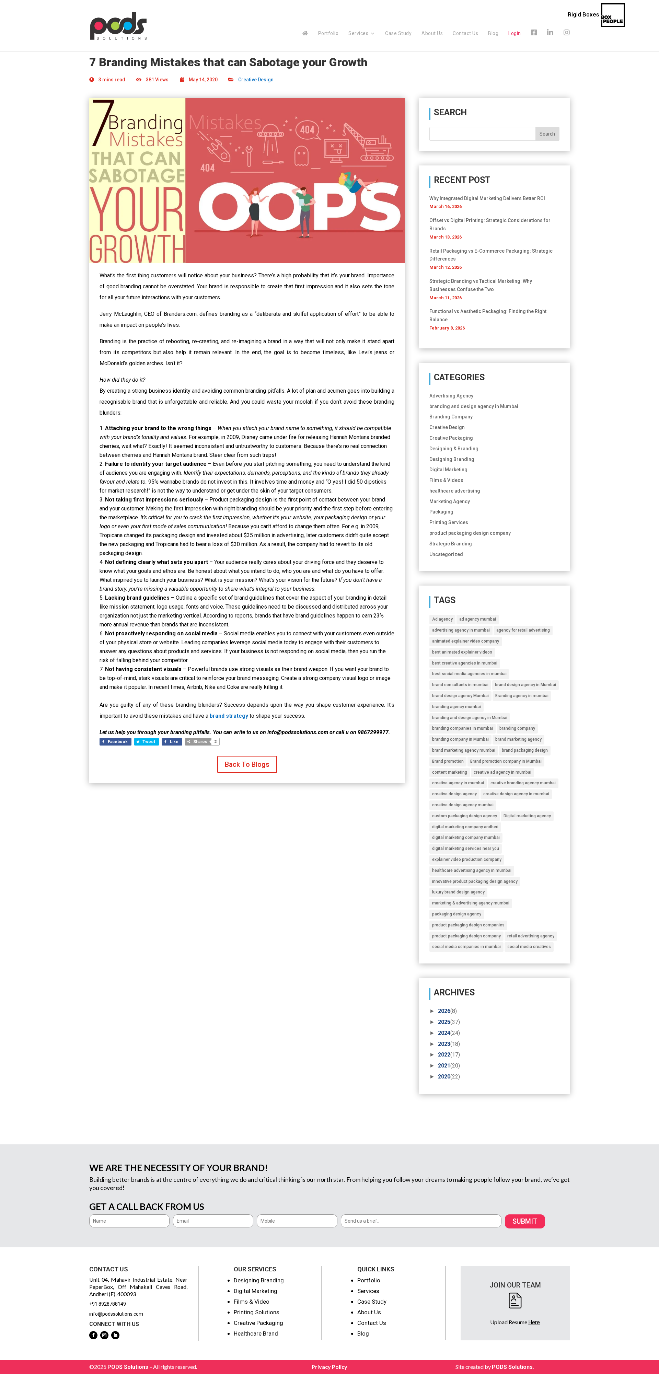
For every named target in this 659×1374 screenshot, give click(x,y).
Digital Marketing (448, 469)
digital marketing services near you (465, 848)
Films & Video (251, 1301)
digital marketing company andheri (465, 826)
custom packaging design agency (464, 815)
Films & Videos (446, 480)
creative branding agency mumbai (523, 783)
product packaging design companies (468, 925)
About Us (432, 33)
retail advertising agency (530, 936)
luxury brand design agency (458, 892)
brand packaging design (525, 750)
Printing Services (448, 522)
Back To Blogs (247, 764)
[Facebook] (534, 40)
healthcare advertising (454, 491)
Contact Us (465, 33)
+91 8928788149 (107, 1304)
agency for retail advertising (523, 630)
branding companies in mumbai (462, 728)
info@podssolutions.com (116, 1314)
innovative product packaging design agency (475, 881)
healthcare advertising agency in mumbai (471, 870)
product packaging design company (470, 533)
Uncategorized (446, 554)
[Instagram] (567, 40)
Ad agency (442, 619)
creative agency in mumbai (458, 783)
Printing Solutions (256, 1312)
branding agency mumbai (456, 706)
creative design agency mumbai (463, 805)
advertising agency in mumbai (461, 630)
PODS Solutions (127, 1367)
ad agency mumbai (477, 619)
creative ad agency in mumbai (502, 772)
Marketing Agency (449, 501)
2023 (444, 1044)
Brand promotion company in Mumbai (506, 761)
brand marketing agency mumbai (463, 750)
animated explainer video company (465, 641)
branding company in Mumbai (460, 739)
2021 (444, 1065)
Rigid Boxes (583, 14)
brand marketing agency (518, 739)
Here (534, 1322)
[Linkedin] (550, 40)
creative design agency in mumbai (516, 794)
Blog (493, 33)
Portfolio (328, 33)
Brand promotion (448, 761)
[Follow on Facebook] (93, 1335)
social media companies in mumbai (466, 946)
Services (358, 33)
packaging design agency (456, 914)
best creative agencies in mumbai (464, 663)
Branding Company (451, 416)
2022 (444, 1054)
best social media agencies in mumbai (469, 673)
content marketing (449, 772)
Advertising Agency (451, 396)
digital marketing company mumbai (466, 837)
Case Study (398, 33)
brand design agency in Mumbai (525, 684)
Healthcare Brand (256, 1333)
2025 (444, 1022)
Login (514, 33)
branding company (517, 728)
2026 (444, 1011)
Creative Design (256, 79)
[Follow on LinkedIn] (115, 1335)
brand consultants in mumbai (460, 684)
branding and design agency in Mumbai (473, 406)
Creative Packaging (451, 438)
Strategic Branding (450, 543)
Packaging (441, 512)
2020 (444, 1076)
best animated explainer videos (462, 652)
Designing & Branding (453, 448)
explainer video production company (466, 859)
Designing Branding (451, 459)
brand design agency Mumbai (460, 695)
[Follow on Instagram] (104, 1335)
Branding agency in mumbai (521, 695)
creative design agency (454, 794)
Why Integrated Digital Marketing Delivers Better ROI (487, 198)
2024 (444, 1033)
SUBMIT (524, 1221)
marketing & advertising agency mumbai (470, 903)
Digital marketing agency (527, 815)
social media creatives (529, 946)
